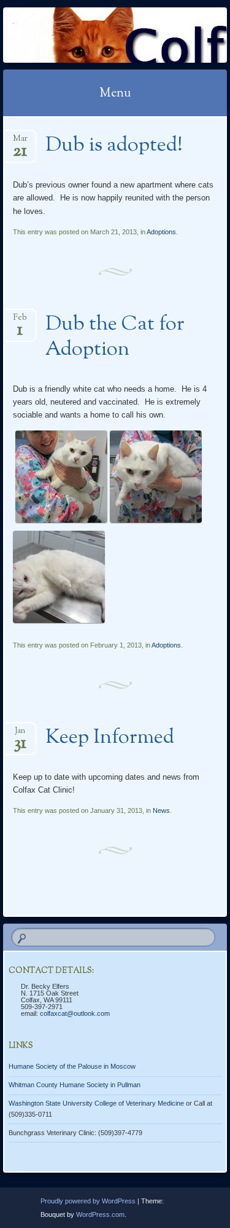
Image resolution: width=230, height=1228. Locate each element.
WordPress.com (100, 1214)
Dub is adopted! (114, 145)
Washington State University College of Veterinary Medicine (96, 1103)
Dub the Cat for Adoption (115, 337)
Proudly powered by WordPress (88, 1201)
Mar (20, 142)
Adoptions (161, 232)
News (161, 810)
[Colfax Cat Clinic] (95, 35)
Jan (20, 734)
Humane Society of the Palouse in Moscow (72, 1066)
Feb (20, 321)
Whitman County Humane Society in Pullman (74, 1084)
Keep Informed (109, 738)
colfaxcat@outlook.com (75, 1013)
